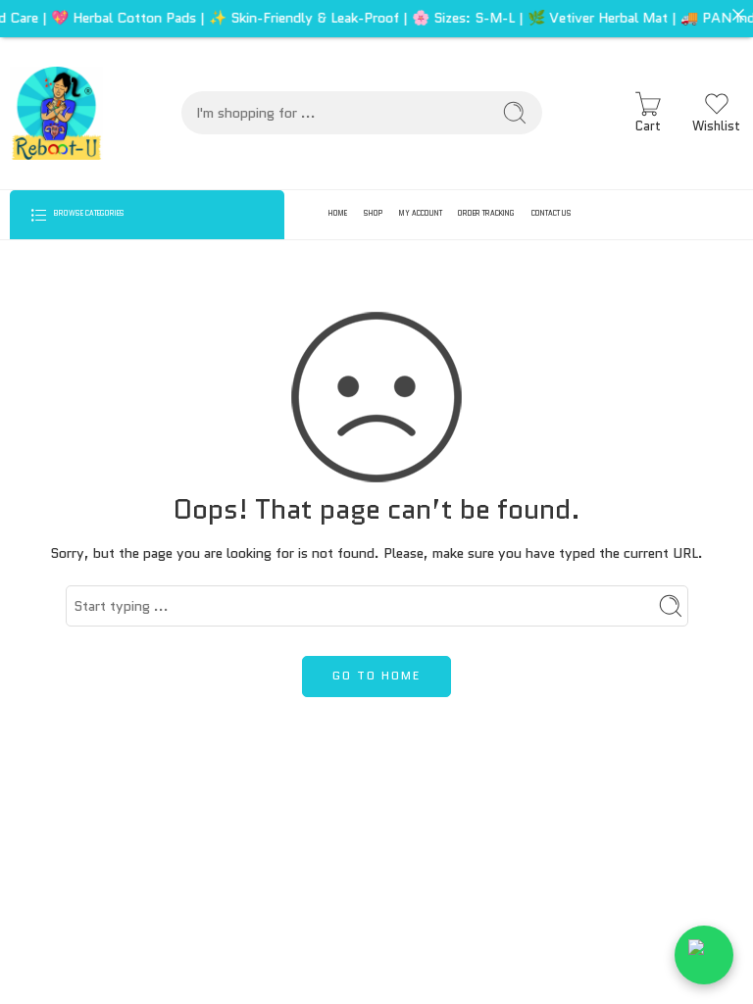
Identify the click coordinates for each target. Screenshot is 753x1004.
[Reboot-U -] (56, 113)
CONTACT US (551, 214)
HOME (337, 214)
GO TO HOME (376, 675)
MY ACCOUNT (420, 214)
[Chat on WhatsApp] (704, 955)
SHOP (373, 214)
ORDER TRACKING (486, 214)
